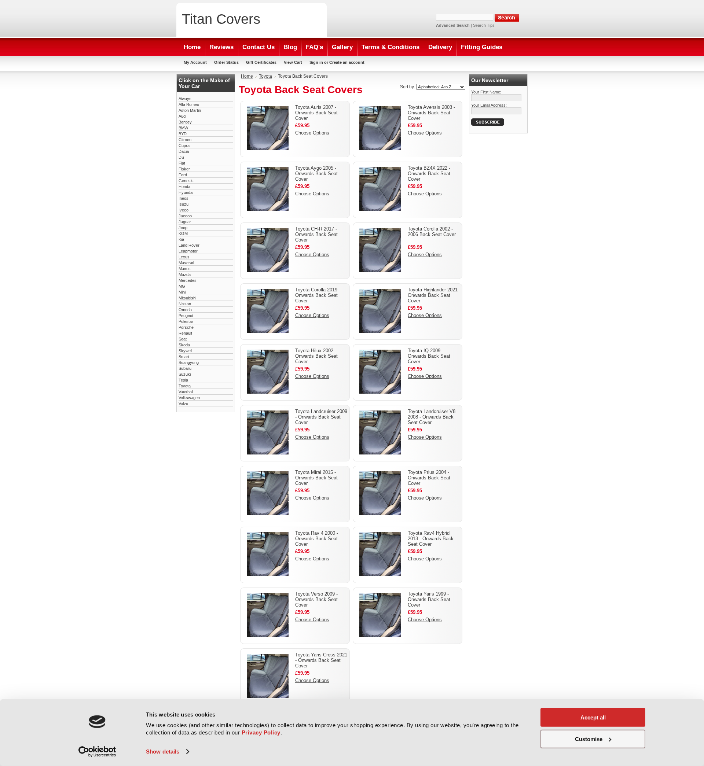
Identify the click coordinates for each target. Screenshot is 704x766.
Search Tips (484, 25)
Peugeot (186, 315)
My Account (195, 62)
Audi (182, 116)
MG (182, 286)
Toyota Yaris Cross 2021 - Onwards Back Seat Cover (321, 660)
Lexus (184, 257)
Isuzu (183, 204)
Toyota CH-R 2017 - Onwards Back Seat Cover (316, 234)
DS (181, 157)
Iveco (183, 210)
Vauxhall (186, 392)
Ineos (183, 198)
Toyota (185, 386)
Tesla (183, 380)
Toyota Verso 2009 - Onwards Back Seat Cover (316, 599)
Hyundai (186, 192)
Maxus (185, 268)
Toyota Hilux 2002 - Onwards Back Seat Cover (316, 356)
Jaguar (185, 222)
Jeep (183, 227)
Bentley (185, 122)
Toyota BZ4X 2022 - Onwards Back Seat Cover (429, 173)
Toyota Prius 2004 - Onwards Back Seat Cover (429, 477)
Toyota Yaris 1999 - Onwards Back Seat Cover (429, 599)
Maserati (186, 263)
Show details (162, 751)
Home (247, 76)
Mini (182, 292)
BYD (183, 134)
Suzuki (185, 374)
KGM (183, 233)
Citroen (185, 139)
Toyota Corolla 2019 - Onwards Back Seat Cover (317, 295)
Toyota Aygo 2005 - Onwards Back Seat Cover (316, 173)
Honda (184, 186)
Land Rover (189, 245)
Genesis (186, 180)
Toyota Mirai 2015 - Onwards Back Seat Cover (316, 477)
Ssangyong (189, 362)
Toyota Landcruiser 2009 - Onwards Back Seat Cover (321, 417)
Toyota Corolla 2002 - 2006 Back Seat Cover (432, 231)
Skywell (185, 351)
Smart (184, 356)
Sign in (316, 62)
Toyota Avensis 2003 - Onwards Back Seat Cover (431, 112)
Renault (185, 333)
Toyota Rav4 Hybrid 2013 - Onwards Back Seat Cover (431, 538)
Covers (221, 19)
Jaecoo (185, 216)
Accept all (593, 717)
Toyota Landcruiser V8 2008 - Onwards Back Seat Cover (431, 417)
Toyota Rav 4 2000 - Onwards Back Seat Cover (316, 538)
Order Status (226, 62)
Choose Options (312, 133)
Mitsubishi (187, 298)
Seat (183, 339)
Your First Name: (486, 92)
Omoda (185, 309)
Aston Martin (190, 110)
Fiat (182, 163)
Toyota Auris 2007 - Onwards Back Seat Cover (316, 112)
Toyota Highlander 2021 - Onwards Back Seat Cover (434, 295)
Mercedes (188, 280)
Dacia (184, 151)
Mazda (185, 274)
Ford (183, 175)
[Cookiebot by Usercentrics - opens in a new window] (97, 751)
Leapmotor (188, 251)
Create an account (346, 62)
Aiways (185, 98)
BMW (183, 128)
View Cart (293, 62)
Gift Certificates (261, 62)
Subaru (185, 368)
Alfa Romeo (189, 104)
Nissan (185, 304)
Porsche (186, 327)
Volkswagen (189, 397)
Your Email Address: (489, 105)
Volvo (183, 403)
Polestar (186, 321)
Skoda (184, 345)
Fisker (184, 169)
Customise (588, 739)
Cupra (184, 145)
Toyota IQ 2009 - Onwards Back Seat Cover (429, 356)
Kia (181, 239)
